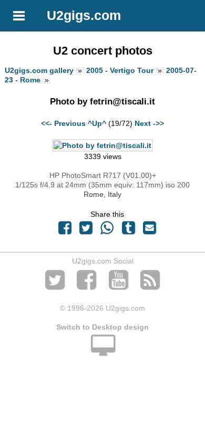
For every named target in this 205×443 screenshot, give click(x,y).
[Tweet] (86, 230)
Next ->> (149, 123)
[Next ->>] (102, 145)
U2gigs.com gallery (39, 70)
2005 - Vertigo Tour (119, 70)
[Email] (149, 230)
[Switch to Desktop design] (102, 351)
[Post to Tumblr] (128, 230)
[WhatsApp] (107, 230)
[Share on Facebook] (64, 230)
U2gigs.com (84, 15)
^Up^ (97, 123)
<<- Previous (63, 123)
